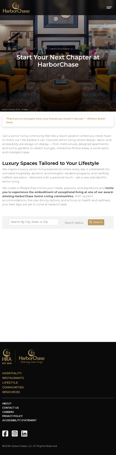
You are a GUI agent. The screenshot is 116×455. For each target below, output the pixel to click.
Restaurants (13, 378)
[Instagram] (15, 433)
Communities (13, 387)
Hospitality (12, 373)
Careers (8, 412)
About (6, 403)
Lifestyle (10, 382)
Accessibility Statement (19, 420)
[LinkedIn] (24, 433)
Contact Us (10, 407)
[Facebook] (5, 433)
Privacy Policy (12, 416)
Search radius (74, 222)
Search (98, 222)
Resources (11, 392)
